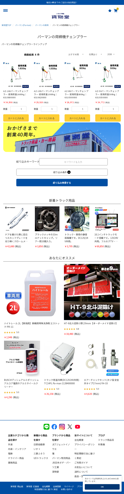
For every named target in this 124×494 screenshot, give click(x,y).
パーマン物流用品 (61, 458)
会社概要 (78, 439)
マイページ (69, 486)
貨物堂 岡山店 (16, 486)
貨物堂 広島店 (32, 486)
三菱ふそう (39, 453)
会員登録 (57, 486)
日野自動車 (39, 444)
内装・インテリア (17, 449)
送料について (81, 471)
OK (102, 487)
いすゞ (37, 449)
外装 (10, 444)
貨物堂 (55, 471)
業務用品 (12, 462)
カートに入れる (16, 118)
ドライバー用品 (16, 458)
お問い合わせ (66, 489)
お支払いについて (83, 467)
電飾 (10, 453)
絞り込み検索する (62, 182)
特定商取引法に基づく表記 (46, 489)
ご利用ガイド (81, 462)
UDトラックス (41, 458)
